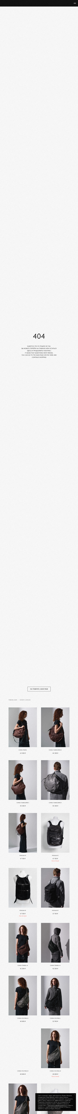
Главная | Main (13, 700)
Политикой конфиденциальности (57, 1105)
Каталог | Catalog (25, 700)
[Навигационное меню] (75, 3)
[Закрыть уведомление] (74, 1095)
